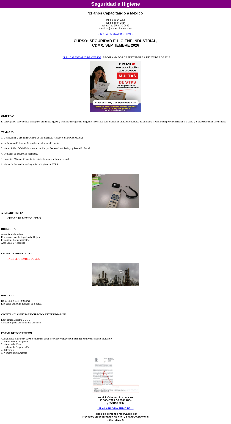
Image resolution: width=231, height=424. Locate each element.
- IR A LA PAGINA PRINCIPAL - (115, 34)
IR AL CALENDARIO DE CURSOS (82, 57)
